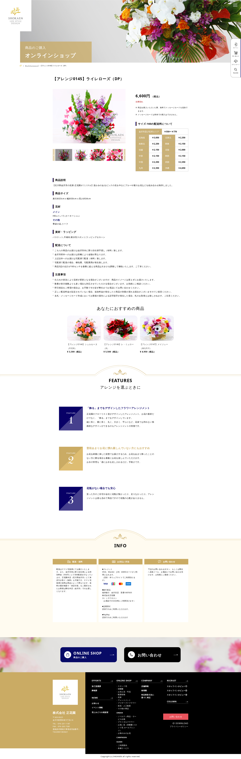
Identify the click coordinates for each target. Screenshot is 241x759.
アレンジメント (124, 700)
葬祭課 (94, 690)
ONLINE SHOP (124, 680)
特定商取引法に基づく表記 (147, 696)
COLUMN (172, 701)
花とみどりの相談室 (100, 712)
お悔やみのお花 (124, 733)
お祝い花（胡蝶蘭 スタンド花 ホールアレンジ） (127, 728)
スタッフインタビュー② (177, 690)
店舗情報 (145, 686)
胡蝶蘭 (120, 689)
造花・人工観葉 (124, 706)
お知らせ (95, 703)
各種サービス (123, 748)
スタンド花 (122, 686)
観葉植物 (121, 694)
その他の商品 (123, 708)
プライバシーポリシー (179, 726)
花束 (120, 697)
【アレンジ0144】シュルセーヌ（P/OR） (82, 346)
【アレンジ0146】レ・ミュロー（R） (119, 346)
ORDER (119, 713)
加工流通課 (96, 686)
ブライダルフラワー (126, 722)
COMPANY (146, 680)
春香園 (144, 690)
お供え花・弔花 (124, 692)
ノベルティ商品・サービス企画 (127, 717)
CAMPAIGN (121, 737)
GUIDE (119, 742)
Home (21, 66)
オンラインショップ (32, 66)
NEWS (95, 697)
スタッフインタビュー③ (177, 695)
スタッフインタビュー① (177, 686)
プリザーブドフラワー (127, 703)
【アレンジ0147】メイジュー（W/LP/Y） (154, 346)
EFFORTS (96, 680)
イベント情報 (97, 707)
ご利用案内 (122, 745)
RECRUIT (171, 680)
